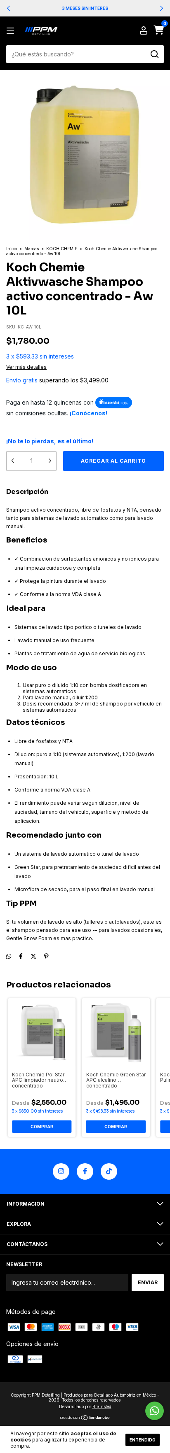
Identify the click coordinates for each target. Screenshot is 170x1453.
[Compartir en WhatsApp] (8, 955)
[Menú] (11, 31)
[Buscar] (154, 54)
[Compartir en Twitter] (33, 955)
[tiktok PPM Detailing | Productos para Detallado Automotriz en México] (109, 1171)
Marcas (31, 248)
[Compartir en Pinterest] (46, 955)
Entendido (143, 1439)
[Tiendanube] (85, 1418)
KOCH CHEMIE (61, 248)
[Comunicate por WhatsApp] (154, 1411)
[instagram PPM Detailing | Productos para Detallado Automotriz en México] (61, 1171)
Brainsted (101, 1406)
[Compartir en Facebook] (21, 955)
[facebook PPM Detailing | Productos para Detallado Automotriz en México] (85, 1171)
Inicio (11, 248)
